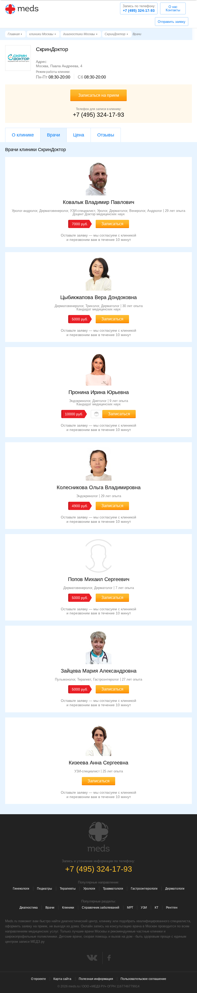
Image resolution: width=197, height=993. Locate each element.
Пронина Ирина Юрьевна (98, 392)
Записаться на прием (98, 95)
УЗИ (144, 907)
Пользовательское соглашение (143, 979)
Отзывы (105, 134)
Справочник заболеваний (100, 907)
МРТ (130, 907)
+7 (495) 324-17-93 (139, 8)
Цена (78, 134)
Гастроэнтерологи (144, 888)
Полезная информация (96, 979)
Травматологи (113, 888)
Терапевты (68, 888)
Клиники (68, 907)
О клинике (23, 134)
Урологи (89, 888)
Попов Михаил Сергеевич (98, 579)
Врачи (49, 907)
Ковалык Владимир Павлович (98, 202)
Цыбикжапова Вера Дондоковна (98, 297)
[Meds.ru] (98, 837)
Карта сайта (62, 979)
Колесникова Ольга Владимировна (99, 487)
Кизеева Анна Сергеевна (98, 762)
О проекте (38, 979)
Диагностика (28, 907)
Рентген (172, 907)
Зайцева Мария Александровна (98, 671)
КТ (156, 907)
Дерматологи (174, 888)
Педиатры (44, 888)
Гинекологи (21, 888)
